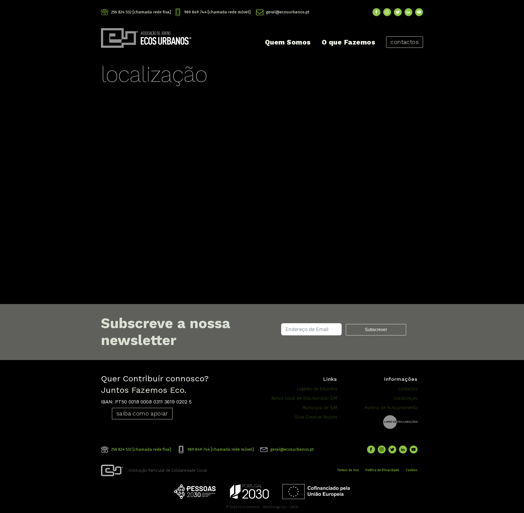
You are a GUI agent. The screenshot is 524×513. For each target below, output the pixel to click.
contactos (405, 42)
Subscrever (376, 329)
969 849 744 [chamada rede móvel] (217, 12)
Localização (406, 398)
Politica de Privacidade (382, 470)
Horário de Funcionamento (391, 407)
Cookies (412, 470)
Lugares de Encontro (317, 388)
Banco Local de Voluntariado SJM (304, 398)
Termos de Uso (348, 470)
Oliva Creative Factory (315, 417)
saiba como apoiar (142, 413)
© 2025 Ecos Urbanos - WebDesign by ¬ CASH (262, 507)
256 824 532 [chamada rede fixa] (141, 12)
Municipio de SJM (319, 407)
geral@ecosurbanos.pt (287, 12)
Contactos (408, 388)
